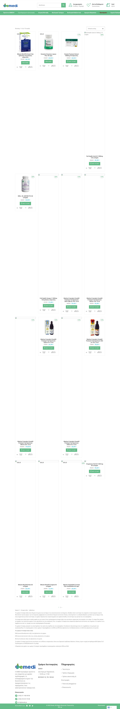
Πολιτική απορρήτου (69, 684)
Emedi (52, 705)
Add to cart (72, 61)
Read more (25, 62)
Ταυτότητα (66, 669)
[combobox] (96, 29)
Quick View (20, 67)
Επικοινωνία (66, 687)
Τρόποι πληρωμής (68, 673)
